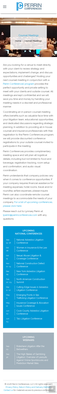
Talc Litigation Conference (29, 318)
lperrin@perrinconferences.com (20, 215)
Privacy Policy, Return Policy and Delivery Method (28, 387)
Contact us (8, 390)
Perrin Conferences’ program (18, 84)
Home (18, 41)
